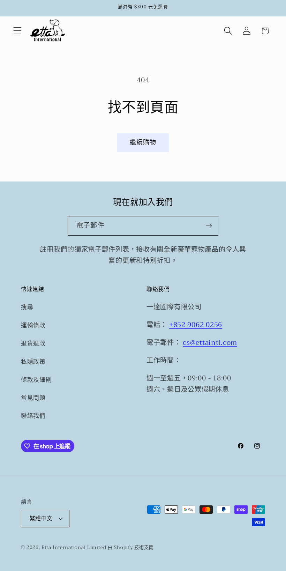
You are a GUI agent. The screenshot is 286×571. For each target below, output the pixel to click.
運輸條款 (33, 325)
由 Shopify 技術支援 (130, 547)
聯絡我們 (33, 416)
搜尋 (27, 307)
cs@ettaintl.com (210, 342)
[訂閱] (209, 226)
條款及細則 (36, 380)
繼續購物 (143, 142)
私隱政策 (33, 362)
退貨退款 (33, 344)
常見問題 (33, 398)
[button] (17, 31)
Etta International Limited (74, 547)
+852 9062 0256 (195, 325)
